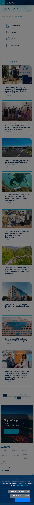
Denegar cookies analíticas (20, 491)
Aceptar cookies (23, 499)
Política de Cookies (22, 485)
